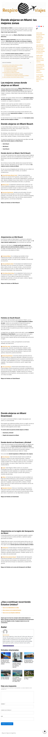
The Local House (6, 366)
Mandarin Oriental (7, 488)
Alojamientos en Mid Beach (11, 69)
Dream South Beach (7, 355)
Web (2, 716)
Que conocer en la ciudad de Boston (12, 610)
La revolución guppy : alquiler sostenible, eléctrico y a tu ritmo (40, 78)
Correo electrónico (6, 710)
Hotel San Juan (6, 346)
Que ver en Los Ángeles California (11, 612)
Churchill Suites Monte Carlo (9, 175)
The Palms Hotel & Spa (8, 273)
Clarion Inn (5, 547)
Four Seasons (5, 456)
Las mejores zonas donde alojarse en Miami (12, 65)
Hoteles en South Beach (10, 71)
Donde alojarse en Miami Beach (9, 66)
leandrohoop (6, 635)
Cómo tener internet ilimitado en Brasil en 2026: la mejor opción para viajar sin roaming (40, 37)
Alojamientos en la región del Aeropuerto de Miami (16, 75)
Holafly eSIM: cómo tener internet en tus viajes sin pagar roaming (40, 58)
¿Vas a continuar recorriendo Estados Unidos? (13, 77)
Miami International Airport (9, 557)
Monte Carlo (5, 184)
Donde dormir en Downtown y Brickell (13, 74)
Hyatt (3, 467)
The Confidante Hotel (7, 263)
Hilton (4, 477)
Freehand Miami (6, 256)
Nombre (3, 703)
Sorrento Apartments (7, 192)
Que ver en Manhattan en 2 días (11, 607)
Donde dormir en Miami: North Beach (13, 68)
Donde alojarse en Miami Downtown (10, 72)
